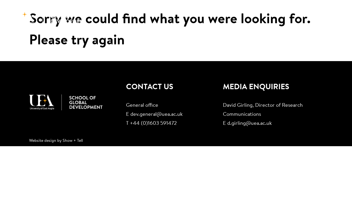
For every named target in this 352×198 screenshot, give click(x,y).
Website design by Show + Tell (56, 141)
